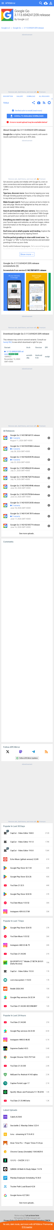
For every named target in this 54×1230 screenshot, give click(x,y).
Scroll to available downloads (28, 116)
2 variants (16, 438)
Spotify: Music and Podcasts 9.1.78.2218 (27, 1092)
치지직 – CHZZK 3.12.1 (20, 1160)
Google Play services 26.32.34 (22, 997)
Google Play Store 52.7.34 (20, 868)
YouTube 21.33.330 (18, 1066)
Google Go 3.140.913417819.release (25, 513)
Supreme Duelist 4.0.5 (19, 1048)
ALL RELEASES (44, 96)
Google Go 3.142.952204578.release (25, 457)
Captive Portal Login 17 (19, 1083)
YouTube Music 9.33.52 (19, 903)
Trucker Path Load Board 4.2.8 (22, 1186)
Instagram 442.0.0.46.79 (20, 945)
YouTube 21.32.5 (17, 885)
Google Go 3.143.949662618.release (25, 468)
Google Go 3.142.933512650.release (25, 503)
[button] (33, 103)
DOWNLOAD (31, 96)
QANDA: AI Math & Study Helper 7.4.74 (26, 1169)
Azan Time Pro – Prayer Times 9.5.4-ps (26, 1143)
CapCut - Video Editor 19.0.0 (22, 850)
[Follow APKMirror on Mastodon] (20, 753)
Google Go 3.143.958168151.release (25, 435)
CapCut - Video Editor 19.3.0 (22, 971)
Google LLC (23, 19)
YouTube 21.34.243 (18, 954)
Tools (6, 103)
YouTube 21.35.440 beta (20, 1101)
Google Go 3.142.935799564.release (25, 494)
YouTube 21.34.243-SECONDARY (23, 1006)
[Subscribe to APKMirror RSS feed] (46, 753)
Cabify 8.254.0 (16, 1117)
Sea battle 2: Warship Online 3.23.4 (24, 1125)
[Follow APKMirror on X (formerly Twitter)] (7, 753)
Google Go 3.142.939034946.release (25, 485)
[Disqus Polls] (27, 576)
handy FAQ (7, 342)
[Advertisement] (27, 63)
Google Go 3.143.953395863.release (25, 446)
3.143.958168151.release (35, 270)
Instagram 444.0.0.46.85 (20, 1040)
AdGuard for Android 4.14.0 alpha (24, 1074)
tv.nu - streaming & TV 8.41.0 (22, 1134)
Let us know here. (32, 1215)
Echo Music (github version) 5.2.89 (24, 859)
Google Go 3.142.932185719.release (25, 525)
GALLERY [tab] (20, 96)
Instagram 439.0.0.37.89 (20, 911)
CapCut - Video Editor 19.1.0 (22, 842)
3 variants (16, 460)
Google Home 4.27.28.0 (19, 1195)
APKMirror (10, 3)
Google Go (17, 28)
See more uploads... (27, 533)
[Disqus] (27, 642)
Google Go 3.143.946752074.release (25, 477)
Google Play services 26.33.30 (22, 1031)
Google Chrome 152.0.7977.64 (22, 1057)
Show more (26, 254)
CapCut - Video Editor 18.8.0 (22, 833)
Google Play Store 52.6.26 (20, 877)
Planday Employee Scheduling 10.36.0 (25, 1178)
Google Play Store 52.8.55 (20, 894)
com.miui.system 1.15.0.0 (20, 980)
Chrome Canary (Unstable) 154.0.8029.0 (26, 1152)
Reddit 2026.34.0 (17, 989)
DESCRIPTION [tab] (8, 96)
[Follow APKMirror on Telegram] (33, 753)
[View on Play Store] (38, 103)
